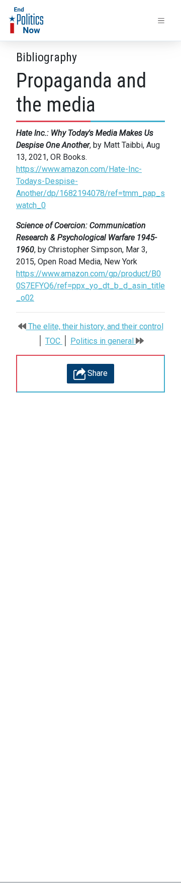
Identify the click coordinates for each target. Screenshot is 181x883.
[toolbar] (161, 20)
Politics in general (103, 341)
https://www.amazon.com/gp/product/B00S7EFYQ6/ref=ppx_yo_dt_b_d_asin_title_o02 (90, 286)
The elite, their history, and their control (94, 326)
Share (96, 373)
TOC (53, 341)
